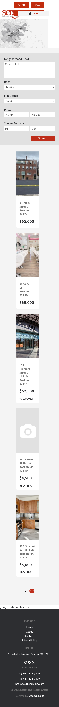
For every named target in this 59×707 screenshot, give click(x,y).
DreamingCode (36, 695)
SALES (37, 5)
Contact (29, 636)
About (29, 631)
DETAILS (27, 189)
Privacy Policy (29, 640)
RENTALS (21, 5)
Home (29, 627)
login (35, 13)
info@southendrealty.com (29, 683)
